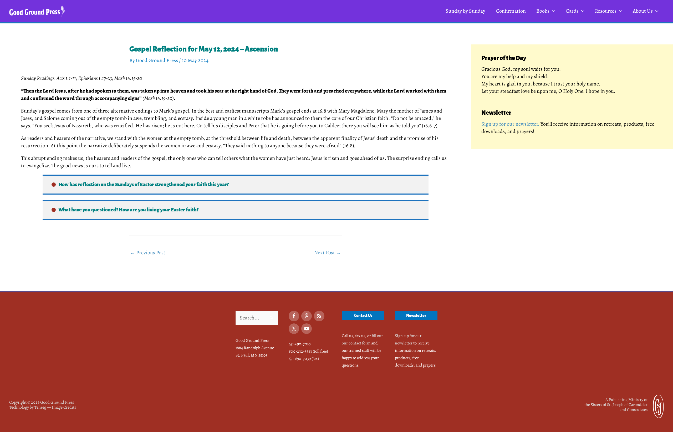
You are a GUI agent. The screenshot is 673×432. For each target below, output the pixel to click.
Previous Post (147, 252)
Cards (572, 10)
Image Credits (64, 407)
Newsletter (416, 315)
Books (542, 10)
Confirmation (511, 10)
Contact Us (363, 315)
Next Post (327, 252)
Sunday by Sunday (465, 10)
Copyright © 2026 (41, 402)
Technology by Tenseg (27, 407)
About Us (643, 10)
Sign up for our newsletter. (510, 124)
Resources (605, 10)
